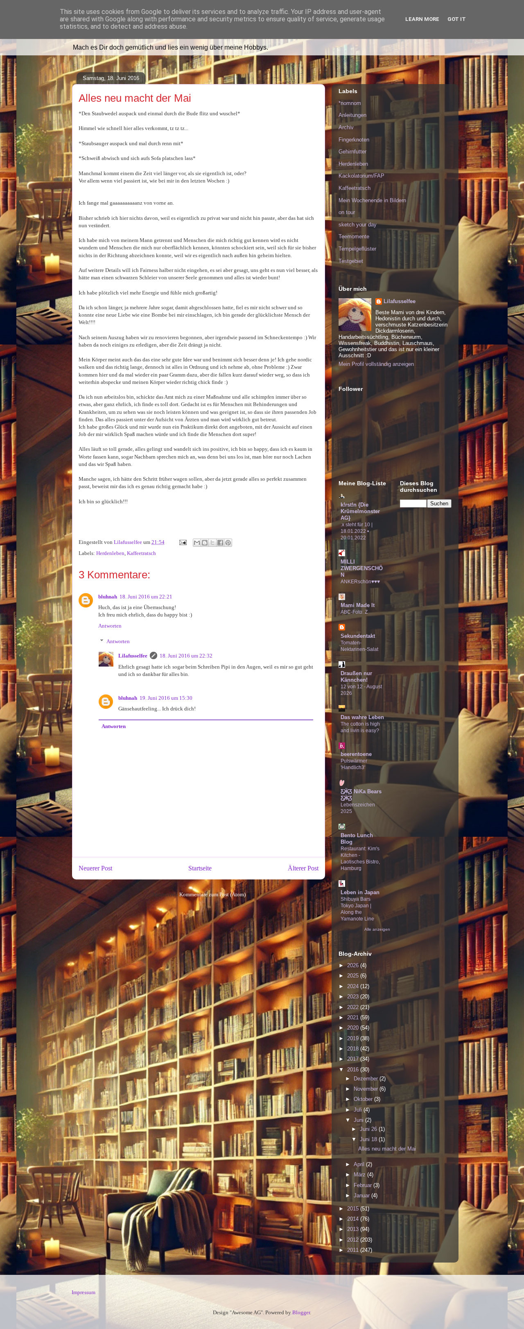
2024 (353, 986)
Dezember (366, 1079)
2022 (353, 1007)
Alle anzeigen (377, 929)
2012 (353, 1240)
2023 (353, 996)
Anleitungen (352, 115)
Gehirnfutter (352, 151)
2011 (353, 1250)
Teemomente (354, 236)
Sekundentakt (358, 636)
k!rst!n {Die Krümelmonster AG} (360, 511)
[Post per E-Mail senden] (182, 542)
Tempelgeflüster (357, 249)
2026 (353, 965)
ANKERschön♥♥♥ (360, 582)
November (366, 1089)
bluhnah (107, 597)
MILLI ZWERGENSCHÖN (362, 568)
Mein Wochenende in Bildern (372, 200)
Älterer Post (303, 868)
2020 (353, 1028)
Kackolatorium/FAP (361, 176)
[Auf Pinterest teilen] (228, 543)
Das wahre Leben (362, 717)
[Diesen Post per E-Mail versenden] (197, 543)
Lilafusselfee (132, 656)
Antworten (110, 626)
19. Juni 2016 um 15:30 (166, 698)
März (360, 1174)
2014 (353, 1219)
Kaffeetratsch (141, 553)
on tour (347, 212)
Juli (359, 1110)
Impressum (83, 1292)
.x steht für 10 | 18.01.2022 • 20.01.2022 (357, 531)
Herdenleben (110, 553)
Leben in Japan (360, 892)
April (360, 1164)
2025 (353, 976)
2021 (353, 1017)
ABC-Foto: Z (354, 612)
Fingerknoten (354, 140)
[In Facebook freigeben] (220, 543)
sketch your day (358, 225)
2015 (353, 1209)
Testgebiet (351, 261)
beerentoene (356, 754)
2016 (353, 1069)
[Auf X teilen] (212, 543)
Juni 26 (369, 1129)
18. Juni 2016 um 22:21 (146, 597)
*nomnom (350, 103)
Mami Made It (358, 605)
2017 (353, 1059)
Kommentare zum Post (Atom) (212, 894)
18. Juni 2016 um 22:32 (186, 656)
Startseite (200, 868)
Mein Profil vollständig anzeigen (376, 364)
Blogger (301, 1312)
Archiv (346, 127)
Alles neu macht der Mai (387, 1149)
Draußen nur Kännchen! (356, 676)
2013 (353, 1229)
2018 (353, 1049)
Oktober (364, 1099)
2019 (353, 1038)
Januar (362, 1195)
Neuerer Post (95, 868)
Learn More (422, 19)
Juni (359, 1120)
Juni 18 (369, 1139)
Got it (456, 19)
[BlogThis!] (205, 543)
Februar (363, 1185)
